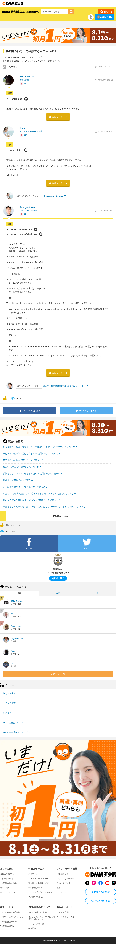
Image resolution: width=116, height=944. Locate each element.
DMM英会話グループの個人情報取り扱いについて (41, 918)
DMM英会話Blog (7, 926)
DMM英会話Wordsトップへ (16, 732)
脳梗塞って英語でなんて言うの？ (19, 480)
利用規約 (7, 712)
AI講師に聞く (106, 17)
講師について (63, 873)
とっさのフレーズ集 (65, 917)
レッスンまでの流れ (65, 878)
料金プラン (33, 873)
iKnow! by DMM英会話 (10, 912)
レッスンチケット (64, 892)
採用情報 (32, 928)
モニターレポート (8, 892)
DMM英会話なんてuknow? (12, 917)
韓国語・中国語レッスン (39, 883)
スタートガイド (7, 878)
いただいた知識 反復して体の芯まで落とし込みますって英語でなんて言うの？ (40, 493)
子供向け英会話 (35, 887)
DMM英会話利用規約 (37, 912)
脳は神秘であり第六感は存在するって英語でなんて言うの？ (31, 453)
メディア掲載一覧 (36, 923)
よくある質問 (9, 703)
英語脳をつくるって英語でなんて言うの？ (23, 460)
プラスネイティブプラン (39, 878)
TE (12, 663)
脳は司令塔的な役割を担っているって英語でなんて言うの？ (31, 500)
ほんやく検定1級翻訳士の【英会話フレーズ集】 (64, 385)
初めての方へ (9, 693)
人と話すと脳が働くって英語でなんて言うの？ (25, 486)
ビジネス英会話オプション (40, 892)
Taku (13, 651)
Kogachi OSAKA (17, 638)
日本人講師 (5, 887)
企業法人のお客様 (100, 891)
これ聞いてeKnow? (36, 896)
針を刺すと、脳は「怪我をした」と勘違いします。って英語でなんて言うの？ (40, 446)
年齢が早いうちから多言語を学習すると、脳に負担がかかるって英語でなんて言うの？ (44, 506)
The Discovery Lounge (53, 195)
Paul (12, 613)
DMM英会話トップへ (13, 722)
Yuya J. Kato (16, 626)
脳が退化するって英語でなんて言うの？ (22, 466)
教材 (59, 887)
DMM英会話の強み (8, 883)
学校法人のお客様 (100, 900)
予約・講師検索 (64, 883)
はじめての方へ (7, 873)
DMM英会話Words (8, 921)
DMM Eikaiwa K (17, 601)
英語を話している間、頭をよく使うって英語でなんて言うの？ (32, 473)
